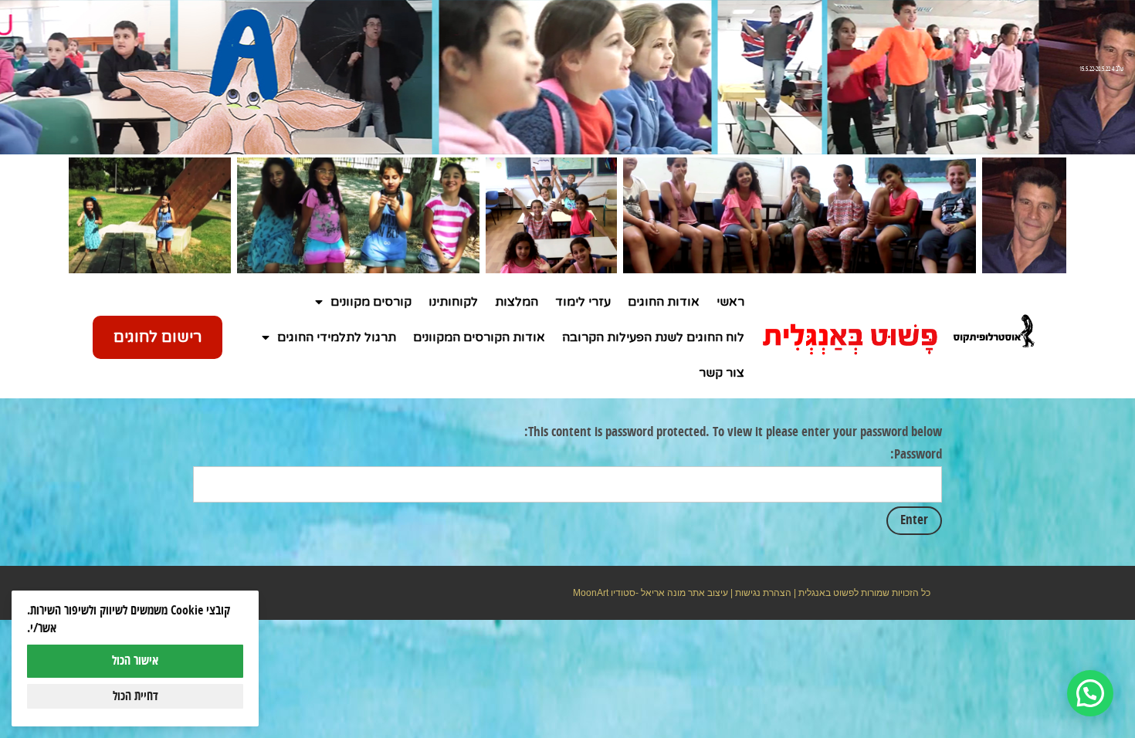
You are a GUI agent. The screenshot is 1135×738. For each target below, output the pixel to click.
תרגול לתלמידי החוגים (336, 337)
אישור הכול (135, 661)
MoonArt (590, 592)
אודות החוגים (664, 302)
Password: (916, 454)
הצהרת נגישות (763, 592)
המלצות (516, 302)
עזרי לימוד (583, 302)
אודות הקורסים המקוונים (479, 337)
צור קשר (721, 373)
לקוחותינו (453, 302)
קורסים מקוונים (371, 302)
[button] (1090, 693)
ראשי (730, 302)
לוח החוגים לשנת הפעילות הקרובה (653, 337)
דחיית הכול (135, 696)
